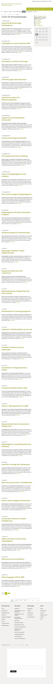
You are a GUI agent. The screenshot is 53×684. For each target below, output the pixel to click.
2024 (40, 28)
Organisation (4, 610)
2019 (43, 31)
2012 (40, 37)
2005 (37, 42)
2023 (43, 28)
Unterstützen (30, 612)
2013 (37, 37)
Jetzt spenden (48, 9)
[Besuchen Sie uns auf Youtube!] (37, 22)
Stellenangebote (5, 625)
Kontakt (33, 1)
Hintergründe (29, 11)
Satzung (3, 619)
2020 (40, 31)
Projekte (29, 610)
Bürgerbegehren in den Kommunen (20, 611)
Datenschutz (45, 1)
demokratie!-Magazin (6, 617)
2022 (46, 28)
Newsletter (39, 9)
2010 (46, 37)
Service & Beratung (17, 11)
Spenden (42, 612)
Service (41, 605)
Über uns (35, 11)
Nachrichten (30, 615)
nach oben (38, 600)
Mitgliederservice (5, 612)
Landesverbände (5, 623)
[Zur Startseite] (12, 5)
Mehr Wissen (17, 605)
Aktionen (6, 11)
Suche (50, 1)
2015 (43, 34)
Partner (3, 621)
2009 (37, 39)
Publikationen (43, 610)
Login (41, 619)
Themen (10, 11)
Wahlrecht (17, 620)
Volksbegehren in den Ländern (19, 614)
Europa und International (20, 626)
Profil (3, 608)
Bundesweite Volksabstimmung (18, 618)
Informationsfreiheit (19, 622)
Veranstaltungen (31, 617)
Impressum (38, 1)
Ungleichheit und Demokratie (18, 629)
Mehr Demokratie (6, 605)
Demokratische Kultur (19, 624)
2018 (46, 31)
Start (2, 14)
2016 (40, 34)
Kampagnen (30, 608)
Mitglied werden (43, 615)
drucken (33, 600)
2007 (43, 39)
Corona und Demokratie (20, 638)
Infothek (42, 617)
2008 (40, 39)
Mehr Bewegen (30, 605)
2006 (46, 39)
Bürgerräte (17, 608)
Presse (23, 11)
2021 (37, 31)
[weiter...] (19, 34)
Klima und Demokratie (19, 632)
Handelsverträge (18, 636)
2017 (37, 34)
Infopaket (30, 9)
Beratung (4, 615)
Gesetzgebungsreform (19, 634)
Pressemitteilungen (11, 14)
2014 (46, 34)
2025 (37, 28)
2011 (43, 37)
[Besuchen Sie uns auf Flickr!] (37, 24)
